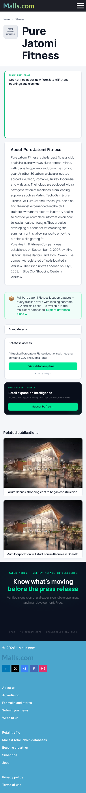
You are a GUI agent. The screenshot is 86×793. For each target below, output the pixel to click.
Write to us (10, 718)
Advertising (10, 695)
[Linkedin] (6, 668)
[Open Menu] (80, 5)
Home (7, 19)
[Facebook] (34, 668)
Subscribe (9, 755)
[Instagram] (43, 668)
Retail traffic (11, 732)
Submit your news (15, 710)
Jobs (5, 762)
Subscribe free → (43, 406)
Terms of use (11, 785)
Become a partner (15, 747)
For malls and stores (17, 703)
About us (8, 687)
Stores (19, 19)
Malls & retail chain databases (24, 740)
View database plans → (43, 366)
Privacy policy (12, 777)
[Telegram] (24, 668)
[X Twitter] (15, 668)
